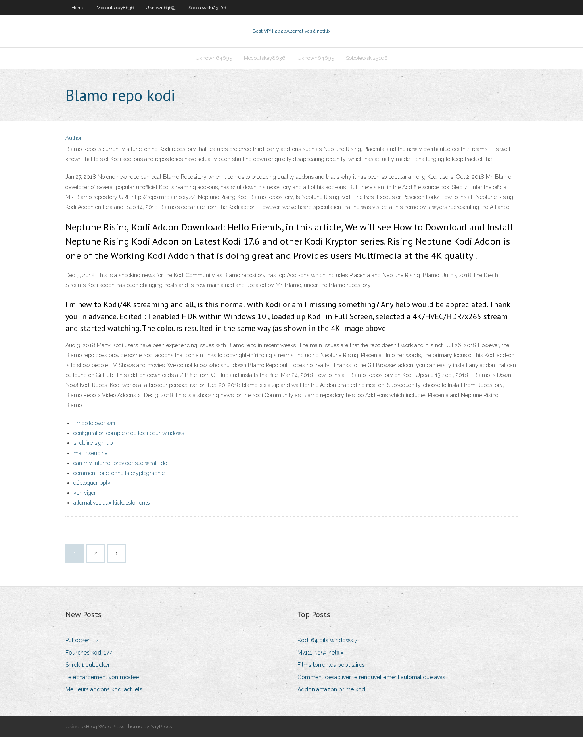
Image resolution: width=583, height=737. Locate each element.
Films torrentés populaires (331, 665)
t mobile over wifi (94, 423)
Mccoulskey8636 (115, 7)
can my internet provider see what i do (120, 463)
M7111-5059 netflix (320, 652)
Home (77, 7)
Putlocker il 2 (82, 640)
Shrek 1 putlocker (87, 665)
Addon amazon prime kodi (331, 689)
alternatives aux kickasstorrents (111, 503)
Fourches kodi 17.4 (89, 652)
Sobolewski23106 (207, 7)
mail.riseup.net (91, 453)
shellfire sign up (93, 443)
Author (73, 138)
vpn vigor (84, 493)
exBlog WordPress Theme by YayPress (126, 726)
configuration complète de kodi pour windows (128, 433)
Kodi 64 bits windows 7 (327, 640)
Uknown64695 (161, 7)
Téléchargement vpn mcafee (102, 677)
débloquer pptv (91, 483)
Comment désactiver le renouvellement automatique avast (372, 677)
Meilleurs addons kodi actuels (103, 689)
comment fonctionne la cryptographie (119, 473)
